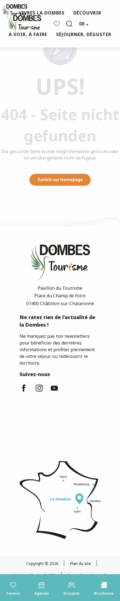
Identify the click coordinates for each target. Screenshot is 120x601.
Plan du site (80, 563)
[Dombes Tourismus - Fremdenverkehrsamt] (22, 24)
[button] (69, 23)
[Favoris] (57, 23)
